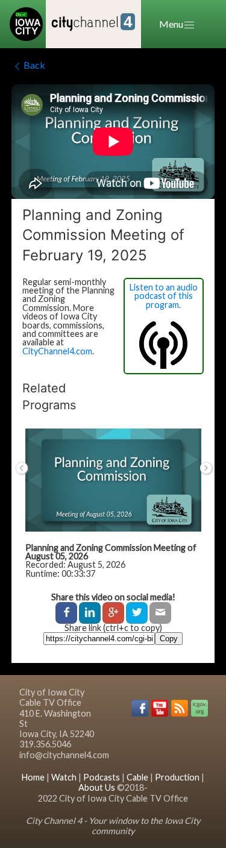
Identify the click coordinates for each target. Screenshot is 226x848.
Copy (169, 638)
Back (34, 65)
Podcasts (101, 777)
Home (33, 777)
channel (92, 22)
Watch (64, 777)
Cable (137, 777)
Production (177, 777)
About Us (96, 787)
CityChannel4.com (57, 351)
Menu (171, 24)
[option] (113, 509)
